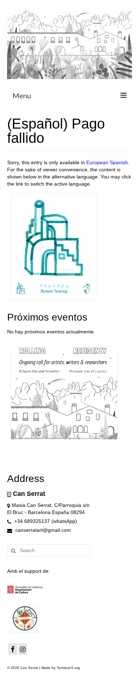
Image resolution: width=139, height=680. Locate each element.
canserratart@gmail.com (42, 530)
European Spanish (107, 162)
